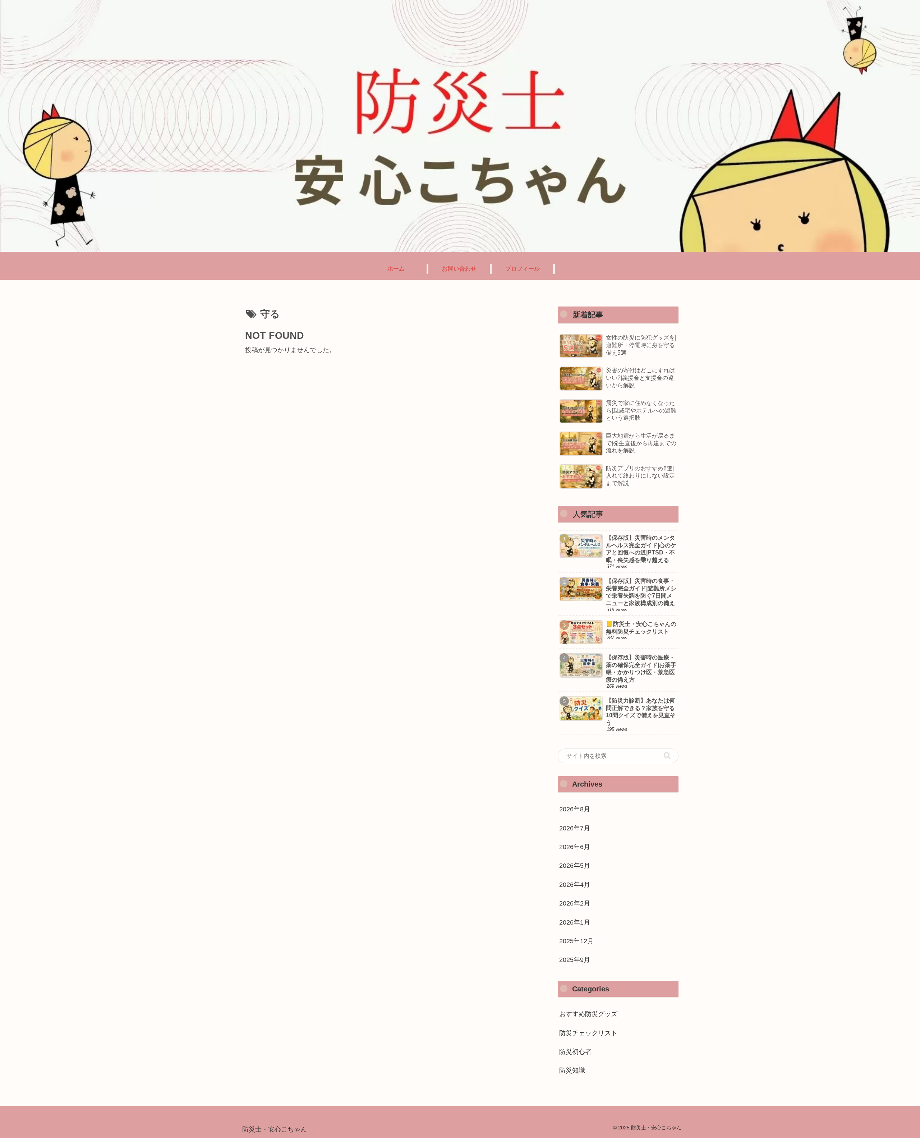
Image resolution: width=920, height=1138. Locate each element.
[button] (667, 755)
